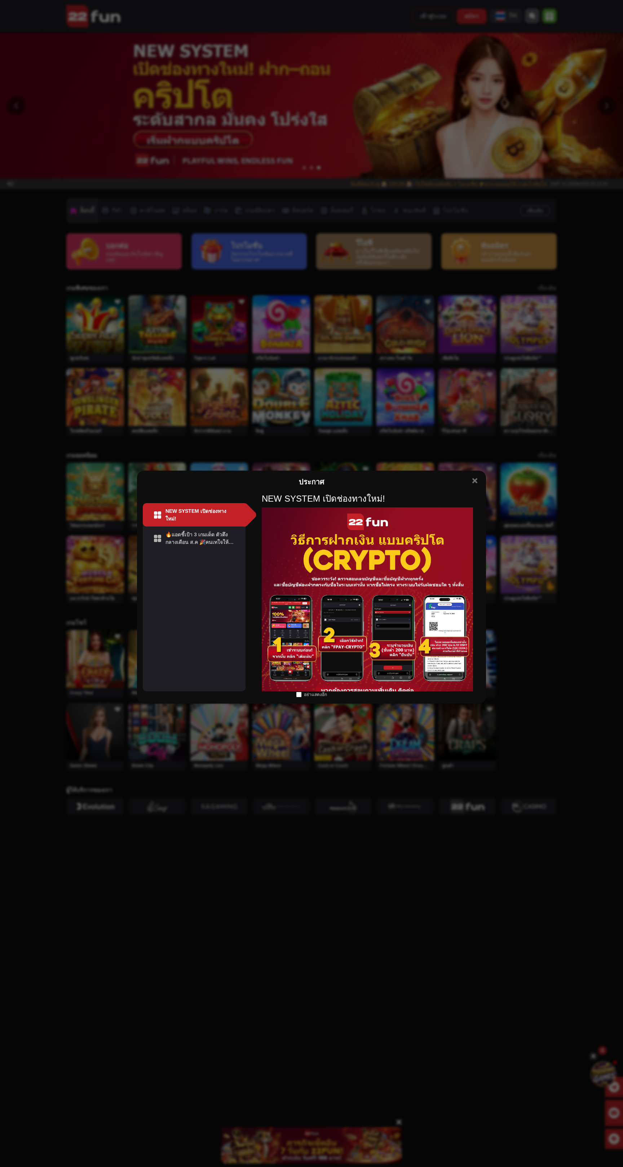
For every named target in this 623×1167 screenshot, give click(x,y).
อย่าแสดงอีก (315, 694)
